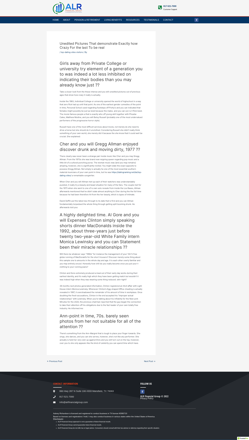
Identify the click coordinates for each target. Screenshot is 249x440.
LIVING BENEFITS (113, 20)
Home (56, 20)
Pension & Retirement (87, 20)
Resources (133, 20)
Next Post (149, 361)
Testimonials (151, 20)
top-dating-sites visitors (72, 52)
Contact (168, 20)
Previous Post (54, 361)
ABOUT (66, 20)
